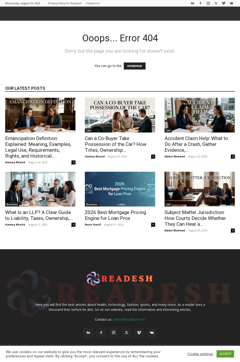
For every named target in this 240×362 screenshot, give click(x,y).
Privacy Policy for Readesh (65, 3)
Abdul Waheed (175, 156)
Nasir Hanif (93, 224)
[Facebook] (200, 3)
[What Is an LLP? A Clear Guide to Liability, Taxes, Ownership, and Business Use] (40, 189)
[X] (215, 3)
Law (9, 130)
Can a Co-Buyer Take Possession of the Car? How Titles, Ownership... (115, 144)
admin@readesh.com (129, 319)
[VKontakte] (231, 3)
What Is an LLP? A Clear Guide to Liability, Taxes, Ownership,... (39, 215)
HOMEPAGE (134, 66)
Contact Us (92, 3)
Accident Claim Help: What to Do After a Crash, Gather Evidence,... (196, 144)
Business (12, 204)
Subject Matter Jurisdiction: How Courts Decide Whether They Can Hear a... (195, 218)
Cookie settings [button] (200, 354)
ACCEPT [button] (225, 354)
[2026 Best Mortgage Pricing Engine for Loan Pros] (120, 189)
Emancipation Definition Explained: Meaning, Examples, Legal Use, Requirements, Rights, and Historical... (38, 147)
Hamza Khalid (15, 162)
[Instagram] (208, 3)
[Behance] (192, 3)
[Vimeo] (223, 3)
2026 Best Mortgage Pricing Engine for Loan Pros (115, 215)
